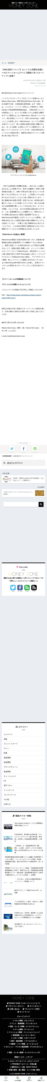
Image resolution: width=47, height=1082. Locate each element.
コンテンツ (8, 734)
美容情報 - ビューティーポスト (24, 1035)
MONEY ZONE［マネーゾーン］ (26, 1074)
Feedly (27, 591)
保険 (5, 739)
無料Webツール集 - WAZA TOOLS (24, 1067)
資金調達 (7, 771)
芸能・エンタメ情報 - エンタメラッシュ (24, 1026)
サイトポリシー (35, 1006)
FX (5, 781)
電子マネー (8, 785)
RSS (34, 591)
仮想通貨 (7, 762)
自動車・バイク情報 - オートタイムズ (24, 1044)
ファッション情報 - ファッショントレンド (24, 1032)
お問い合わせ (15, 1009)
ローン (6, 748)
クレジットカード (11, 744)
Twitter (13, 591)
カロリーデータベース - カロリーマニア (24, 1061)
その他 (6, 799)
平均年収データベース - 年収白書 (24, 1064)
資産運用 (16, 456)
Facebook (20, 591)
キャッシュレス (10, 776)
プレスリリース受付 (32, 1009)
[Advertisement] (23, 34)
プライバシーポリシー (16, 1006)
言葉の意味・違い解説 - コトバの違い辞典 (24, 1070)
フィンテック (9, 790)
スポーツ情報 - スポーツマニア (24, 1038)
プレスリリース (27, 456)
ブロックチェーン (11, 767)
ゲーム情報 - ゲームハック (24, 1029)
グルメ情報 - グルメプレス (24, 1020)
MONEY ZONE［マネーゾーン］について (24, 1003)
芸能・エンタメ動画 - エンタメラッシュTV (24, 1052)
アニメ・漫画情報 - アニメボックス (24, 1023)
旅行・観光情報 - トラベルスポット (24, 1041)
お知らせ (7, 804)
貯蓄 (5, 753)
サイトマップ (25, 1012)
